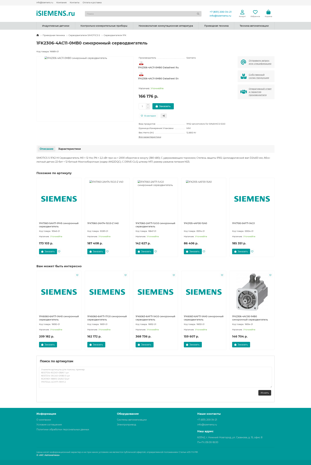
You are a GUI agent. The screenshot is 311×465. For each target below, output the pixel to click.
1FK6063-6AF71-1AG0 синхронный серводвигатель (155, 318)
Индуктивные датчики (55, 25)
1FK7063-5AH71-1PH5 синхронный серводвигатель (59, 225)
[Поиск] (198, 13)
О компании (43, 419)
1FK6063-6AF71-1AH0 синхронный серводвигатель (204, 318)
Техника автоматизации (254, 25)
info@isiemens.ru (44, 2)
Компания (61, 2)
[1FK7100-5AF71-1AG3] (252, 199)
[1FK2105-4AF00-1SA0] (204, 199)
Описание (46, 148)
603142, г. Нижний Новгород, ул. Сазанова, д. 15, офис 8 (229, 437)
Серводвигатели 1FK (115, 35)
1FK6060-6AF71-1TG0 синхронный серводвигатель (107, 318)
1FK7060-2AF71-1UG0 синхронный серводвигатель (155, 225)
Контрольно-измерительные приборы (104, 25)
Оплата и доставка (92, 2)
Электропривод (126, 424)
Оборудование (128, 413)
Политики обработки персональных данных (62, 429)
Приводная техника (216, 25)
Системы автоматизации (132, 419)
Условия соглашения (49, 424)
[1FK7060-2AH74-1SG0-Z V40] (107, 199)
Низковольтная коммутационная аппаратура (166, 25)
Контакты (74, 2)
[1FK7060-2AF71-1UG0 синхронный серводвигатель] (155, 199)
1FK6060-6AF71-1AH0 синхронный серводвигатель (59, 318)
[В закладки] (59, 251)
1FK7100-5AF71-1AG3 (243, 223)
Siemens (191, 57)
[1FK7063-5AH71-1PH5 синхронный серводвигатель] (59, 199)
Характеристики (69, 148)
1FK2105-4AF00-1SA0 (195, 223)
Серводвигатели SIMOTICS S (84, 35)
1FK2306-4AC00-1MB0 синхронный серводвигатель (250, 318)
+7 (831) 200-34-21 (221, 11)
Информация (46, 413)
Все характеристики (150, 137)
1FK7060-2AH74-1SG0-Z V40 (103, 223)
